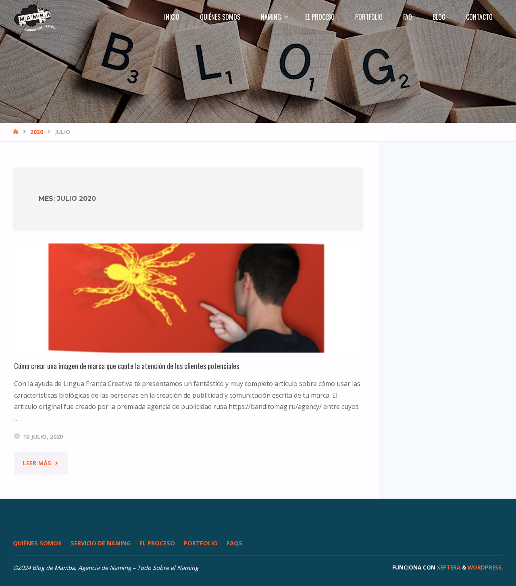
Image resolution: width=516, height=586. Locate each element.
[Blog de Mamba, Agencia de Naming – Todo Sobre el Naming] (34, 16)
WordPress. (485, 567)
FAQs (234, 543)
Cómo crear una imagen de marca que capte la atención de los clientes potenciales (126, 366)
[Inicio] (16, 132)
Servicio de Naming (101, 543)
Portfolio (201, 543)
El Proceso (157, 543)
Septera (447, 567)
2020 (36, 132)
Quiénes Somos (37, 543)
